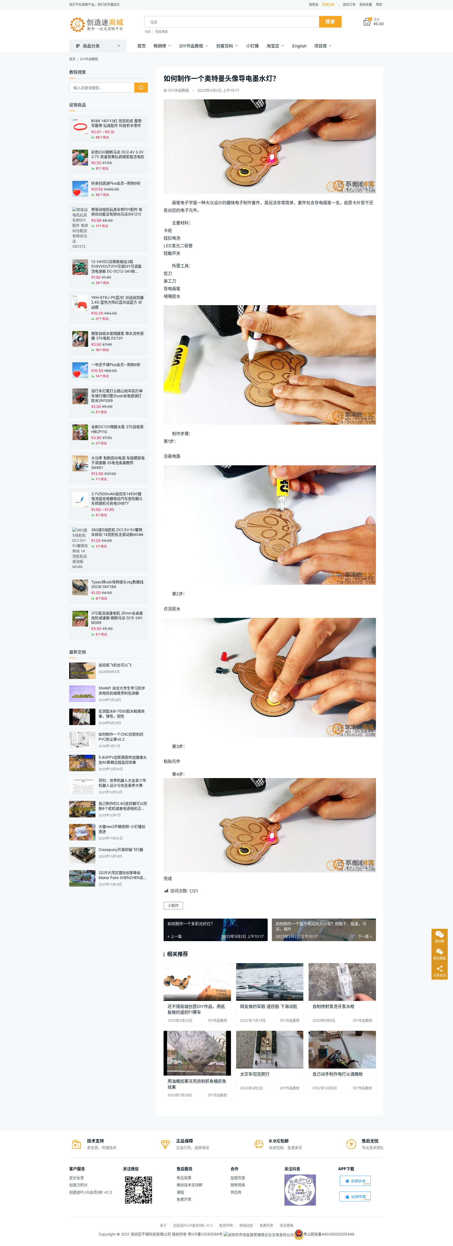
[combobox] (231, 22)
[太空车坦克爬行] (270, 1050)
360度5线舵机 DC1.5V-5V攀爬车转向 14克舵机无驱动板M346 (117, 532)
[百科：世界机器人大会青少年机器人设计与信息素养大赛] (82, 786)
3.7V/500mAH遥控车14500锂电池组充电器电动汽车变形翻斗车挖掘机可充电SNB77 (117, 498)
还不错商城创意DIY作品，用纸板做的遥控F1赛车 (196, 1009)
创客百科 (224, 45)
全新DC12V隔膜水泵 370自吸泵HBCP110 (117, 429)
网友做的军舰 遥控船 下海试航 (268, 1006)
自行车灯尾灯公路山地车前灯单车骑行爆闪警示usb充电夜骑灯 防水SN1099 (117, 395)
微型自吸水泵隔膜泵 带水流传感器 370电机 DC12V (117, 335)
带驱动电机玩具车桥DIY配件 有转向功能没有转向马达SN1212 (116, 211)
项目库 (320, 45)
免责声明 (226, 1225)
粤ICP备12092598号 (206, 1234)
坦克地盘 (161, 32)
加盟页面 (237, 1177)
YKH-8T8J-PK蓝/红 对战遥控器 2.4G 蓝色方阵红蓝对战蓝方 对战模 (117, 302)
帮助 (379, 5)
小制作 (173, 905)
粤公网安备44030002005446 (328, 1234)
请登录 (313, 5)
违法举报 (286, 1225)
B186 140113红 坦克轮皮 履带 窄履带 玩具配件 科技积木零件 (116, 123)
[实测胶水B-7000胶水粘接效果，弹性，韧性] (82, 717)
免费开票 (184, 1199)
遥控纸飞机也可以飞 (115, 665)
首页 (141, 45)
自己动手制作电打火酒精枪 (337, 1074)
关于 (163, 1225)
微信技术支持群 (189, 1185)
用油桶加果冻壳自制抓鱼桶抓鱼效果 (197, 1083)
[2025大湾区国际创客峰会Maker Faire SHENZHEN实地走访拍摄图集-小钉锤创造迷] (82, 878)
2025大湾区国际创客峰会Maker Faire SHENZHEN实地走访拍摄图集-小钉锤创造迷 (123, 877)
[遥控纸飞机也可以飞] (82, 670)
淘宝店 (273, 45)
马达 (147, 32)
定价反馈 (76, 1177)
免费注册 (328, 5)
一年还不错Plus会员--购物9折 (116, 364)
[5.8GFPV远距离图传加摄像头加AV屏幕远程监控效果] (82, 763)
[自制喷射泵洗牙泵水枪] (342, 982)
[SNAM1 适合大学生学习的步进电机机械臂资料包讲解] (82, 694)
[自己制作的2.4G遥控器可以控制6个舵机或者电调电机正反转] (82, 809)
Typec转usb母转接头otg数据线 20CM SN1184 (117, 584)
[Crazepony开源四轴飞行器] (82, 855)
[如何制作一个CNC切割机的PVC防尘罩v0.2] (82, 740)
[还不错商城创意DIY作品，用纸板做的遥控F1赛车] (197, 982)
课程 (180, 1192)
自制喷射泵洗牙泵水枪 (333, 1006)
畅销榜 (160, 45)
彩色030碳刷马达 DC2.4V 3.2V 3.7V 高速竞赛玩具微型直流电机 (117, 154)
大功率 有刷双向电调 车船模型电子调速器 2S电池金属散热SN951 (118, 463)
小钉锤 (252, 45)
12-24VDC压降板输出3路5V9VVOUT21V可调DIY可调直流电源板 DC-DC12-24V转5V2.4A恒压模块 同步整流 (116, 266)
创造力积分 (78, 1185)
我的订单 (349, 5)
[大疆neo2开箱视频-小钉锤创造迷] (82, 832)
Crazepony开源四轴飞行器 (121, 849)
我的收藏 (365, 5)
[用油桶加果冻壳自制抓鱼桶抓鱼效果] (197, 1053)
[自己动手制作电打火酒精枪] (342, 1050)
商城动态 (246, 1225)
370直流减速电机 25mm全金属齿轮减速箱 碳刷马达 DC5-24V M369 (117, 618)
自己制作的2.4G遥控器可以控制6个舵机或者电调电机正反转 (123, 808)
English (299, 45)
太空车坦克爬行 (254, 1074)
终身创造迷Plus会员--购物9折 (116, 183)
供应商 (235, 1192)
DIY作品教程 (191, 45)
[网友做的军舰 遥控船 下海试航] (270, 982)
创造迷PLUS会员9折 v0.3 (90, 1192)
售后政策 (184, 1177)
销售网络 (237, 1185)
